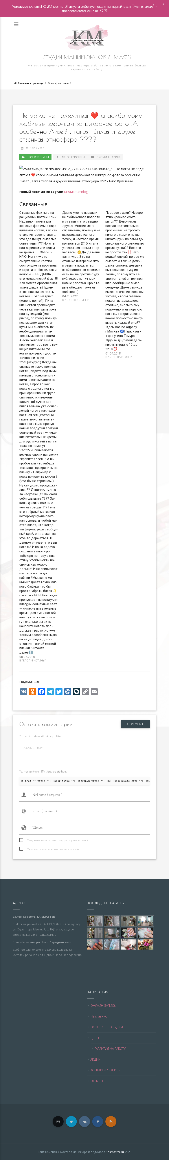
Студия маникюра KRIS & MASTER (86, 57)
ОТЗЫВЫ (96, 1081)
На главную (98, 1016)
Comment (135, 724)
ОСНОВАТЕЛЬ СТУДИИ (106, 1027)
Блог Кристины (58, 83)
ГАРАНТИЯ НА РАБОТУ (110, 1049)
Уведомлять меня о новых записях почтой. (53, 849)
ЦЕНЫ (94, 1038)
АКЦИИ (95, 1059)
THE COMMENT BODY (30, 747)
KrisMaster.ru (115, 1152)
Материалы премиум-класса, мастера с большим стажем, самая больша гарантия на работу (87, 67)
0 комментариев (108, 157)
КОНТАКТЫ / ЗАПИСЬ (105, 1070)
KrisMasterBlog (76, 191)
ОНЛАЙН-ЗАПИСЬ (103, 1005)
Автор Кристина (73, 157)
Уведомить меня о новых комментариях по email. (58, 840)
